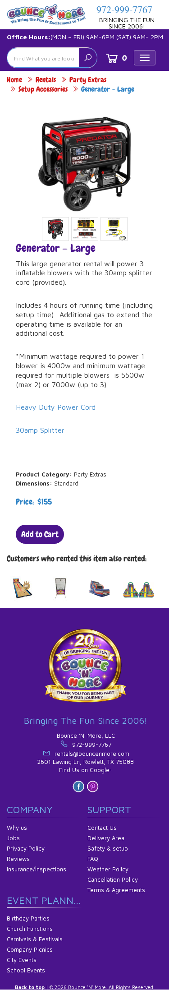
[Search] (88, 57)
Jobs (13, 838)
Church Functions (30, 928)
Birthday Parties (28, 918)
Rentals (46, 79)
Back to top (30, 987)
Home (14, 79)
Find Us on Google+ (86, 769)
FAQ (92, 858)
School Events (26, 970)
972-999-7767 (124, 9)
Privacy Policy (26, 848)
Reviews (18, 858)
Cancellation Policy (112, 879)
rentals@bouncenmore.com (92, 753)
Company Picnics (30, 949)
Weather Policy (107, 869)
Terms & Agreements (116, 889)
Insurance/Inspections (36, 869)
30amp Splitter (40, 430)
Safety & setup (107, 848)
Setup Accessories (43, 89)
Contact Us (102, 827)
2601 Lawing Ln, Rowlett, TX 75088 (85, 761)
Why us (17, 827)
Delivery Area (105, 838)
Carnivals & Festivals (35, 939)
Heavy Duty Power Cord (56, 407)
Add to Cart (40, 534)
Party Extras (87, 79)
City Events (22, 959)
